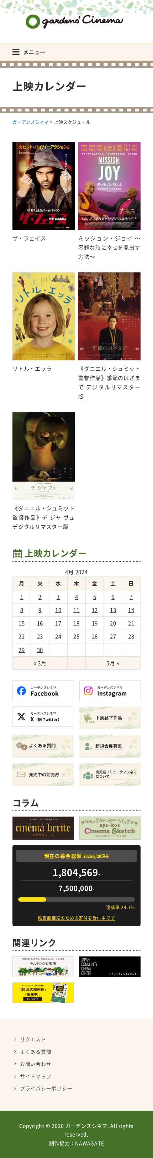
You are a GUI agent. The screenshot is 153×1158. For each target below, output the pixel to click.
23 (40, 636)
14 (131, 610)
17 (58, 623)
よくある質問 (36, 1051)
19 (95, 623)
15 (22, 623)
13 (113, 610)
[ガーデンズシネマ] (76, 16)
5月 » (113, 663)
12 (95, 610)
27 (113, 636)
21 (131, 623)
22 (22, 636)
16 (40, 623)
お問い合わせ (36, 1063)
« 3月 (40, 663)
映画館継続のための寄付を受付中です (76, 918)
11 (76, 610)
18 (76, 623)
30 (40, 650)
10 (58, 610)
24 (58, 636)
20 (113, 623)
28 (131, 636)
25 (76, 636)
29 (22, 650)
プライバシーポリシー (46, 1088)
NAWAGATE (89, 1143)
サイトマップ (36, 1076)
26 (95, 636)
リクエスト (33, 1039)
